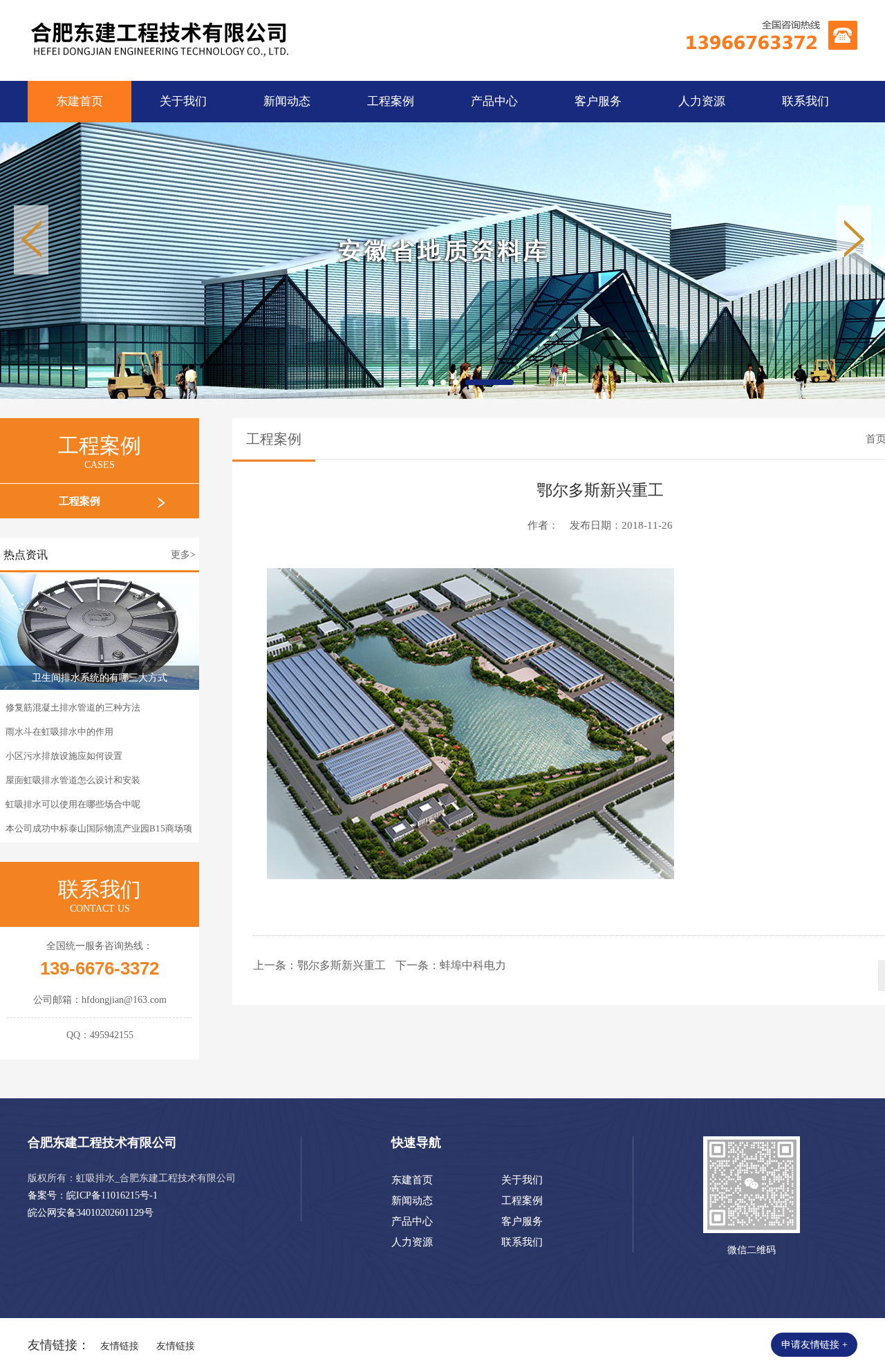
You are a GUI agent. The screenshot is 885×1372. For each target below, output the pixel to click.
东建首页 (79, 101)
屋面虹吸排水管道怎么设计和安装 (73, 780)
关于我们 (183, 101)
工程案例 (390, 101)
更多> (183, 554)
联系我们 (805, 101)
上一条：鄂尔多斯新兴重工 (319, 965)
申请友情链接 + (814, 1345)
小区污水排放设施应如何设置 (64, 756)
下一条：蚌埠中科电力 (450, 965)
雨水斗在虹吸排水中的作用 (59, 731)
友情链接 (119, 1346)
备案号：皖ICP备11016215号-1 (93, 1195)
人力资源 (701, 101)
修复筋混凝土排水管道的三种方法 (73, 707)
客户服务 (598, 101)
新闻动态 (286, 101)
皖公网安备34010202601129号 (90, 1212)
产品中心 (494, 101)
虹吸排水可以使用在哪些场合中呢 (73, 804)
